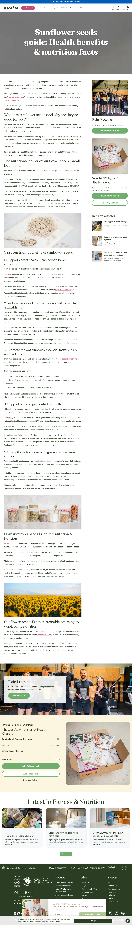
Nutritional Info (114, 889)
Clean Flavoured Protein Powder (64, 896)
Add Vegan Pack (30, 774)
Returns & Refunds (112, 893)
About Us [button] (72, 8)
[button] (123, 6)
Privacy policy (55, 921)
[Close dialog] (103, 902)
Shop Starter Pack (110, 196)
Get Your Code (92, 914)
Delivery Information (113, 900)
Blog (81, 8)
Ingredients (64, 8)
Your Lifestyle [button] (52, 8)
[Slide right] (116, 2)
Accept (93, 921)
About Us (85, 882)
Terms (84, 896)
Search (123, 9)
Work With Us (87, 892)
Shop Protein (19, 696)
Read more (66, 854)
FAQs (83, 886)
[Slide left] (16, 2)
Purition (7, 544)
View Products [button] (27, 8)
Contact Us (112, 886)
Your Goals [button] (41, 8)
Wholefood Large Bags (64, 882)
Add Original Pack (30, 766)
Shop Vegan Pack (110, 203)
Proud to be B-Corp (89, 889)
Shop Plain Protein (110, 131)
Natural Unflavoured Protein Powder (63, 890)
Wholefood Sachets (63, 886)
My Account (113, 882)
